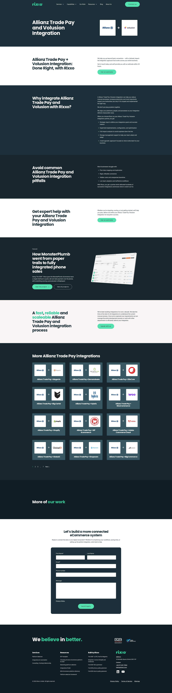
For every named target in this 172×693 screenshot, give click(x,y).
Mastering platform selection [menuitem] (68, 664)
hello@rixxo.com (121, 667)
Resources (91, 4)
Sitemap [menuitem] (137, 681)
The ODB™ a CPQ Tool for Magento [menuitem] (97, 656)
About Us (109, 4)
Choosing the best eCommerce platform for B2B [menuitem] (71, 660)
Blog (101, 4)
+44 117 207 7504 (121, 665)
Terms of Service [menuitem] (126, 681)
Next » (47, 467)
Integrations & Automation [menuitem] (39, 660)
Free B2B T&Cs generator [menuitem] (95, 664)
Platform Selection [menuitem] (37, 656)
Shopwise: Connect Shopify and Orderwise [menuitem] (97, 660)
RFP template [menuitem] (64, 656)
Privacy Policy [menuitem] (114, 681)
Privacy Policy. (60, 601)
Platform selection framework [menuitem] (68, 674)
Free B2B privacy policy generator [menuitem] (97, 668)
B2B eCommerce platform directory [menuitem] (70, 671)
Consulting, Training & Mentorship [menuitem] (41, 663)
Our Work (82, 4)
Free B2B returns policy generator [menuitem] (97, 671)
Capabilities (70, 4)
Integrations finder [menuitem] (65, 668)
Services (59, 4)
